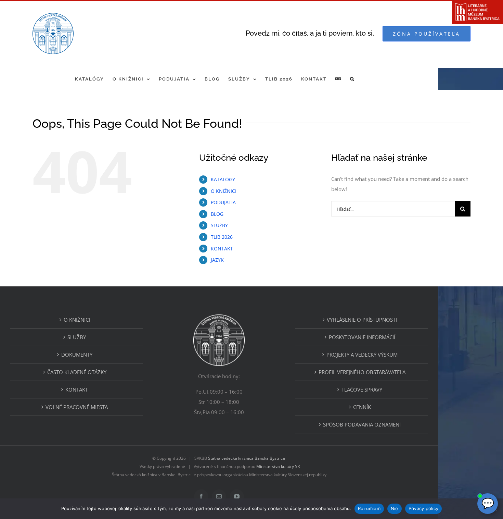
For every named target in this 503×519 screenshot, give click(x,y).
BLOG (217, 214)
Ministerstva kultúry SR (278, 466)
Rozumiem (369, 508)
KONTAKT (222, 248)
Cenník (362, 407)
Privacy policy (424, 508)
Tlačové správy (361, 389)
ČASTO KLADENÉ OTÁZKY (76, 372)
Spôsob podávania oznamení (362, 424)
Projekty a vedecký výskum (362, 354)
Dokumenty (76, 354)
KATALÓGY (223, 179)
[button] (352, 79)
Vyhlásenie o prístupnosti (362, 319)
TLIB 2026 (222, 237)
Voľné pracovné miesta (77, 407)
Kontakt (76, 389)
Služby (76, 337)
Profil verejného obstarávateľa (362, 372)
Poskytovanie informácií (362, 337)
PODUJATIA (223, 202)
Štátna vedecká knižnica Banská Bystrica (246, 458)
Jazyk (217, 260)
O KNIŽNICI (223, 191)
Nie (394, 508)
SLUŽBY (219, 225)
